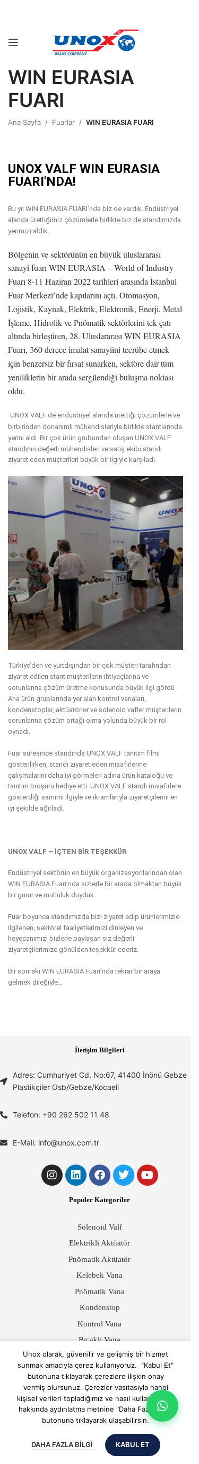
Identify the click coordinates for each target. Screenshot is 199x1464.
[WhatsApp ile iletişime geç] (162, 1406)
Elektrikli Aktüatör (99, 1243)
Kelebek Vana (99, 1275)
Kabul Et (133, 1444)
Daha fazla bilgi (62, 1444)
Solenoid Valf (99, 1227)
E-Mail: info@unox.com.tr (56, 1142)
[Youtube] (147, 1175)
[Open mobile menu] (13, 42)
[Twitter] (123, 1175)
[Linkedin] (75, 1175)
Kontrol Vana (99, 1324)
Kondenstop (100, 1307)
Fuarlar (63, 122)
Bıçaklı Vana (99, 1339)
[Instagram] (52, 1175)
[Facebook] (99, 1175)
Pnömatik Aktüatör (99, 1259)
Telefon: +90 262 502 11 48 (61, 1114)
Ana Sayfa (24, 122)
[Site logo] (95, 42)
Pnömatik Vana (100, 1291)
